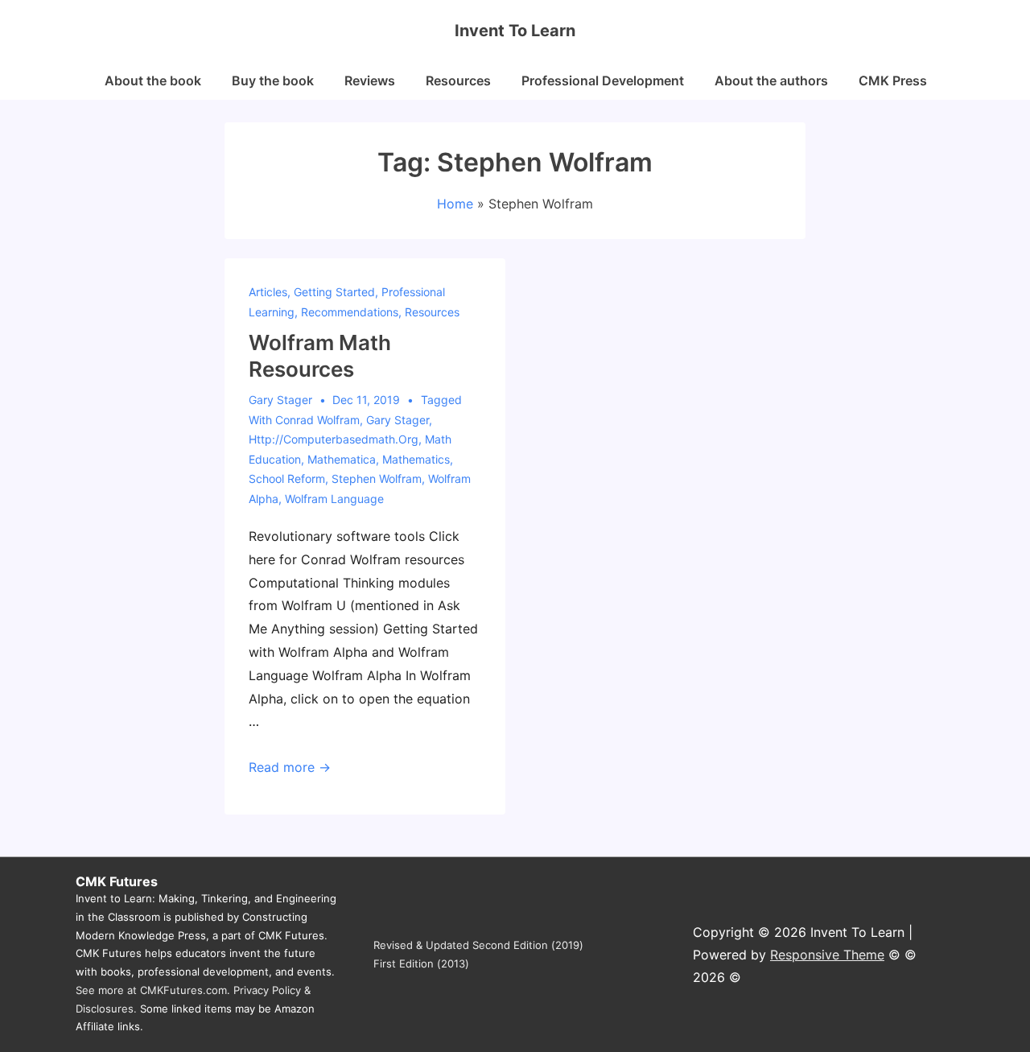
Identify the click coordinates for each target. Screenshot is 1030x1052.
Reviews (369, 80)
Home (455, 204)
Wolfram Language (334, 498)
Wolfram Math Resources (320, 356)
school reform (287, 478)
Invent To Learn (515, 30)
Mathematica (341, 459)
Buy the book (273, 80)
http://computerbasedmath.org (333, 439)
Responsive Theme (827, 955)
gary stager (397, 420)
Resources (458, 80)
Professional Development (602, 80)
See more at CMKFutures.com (151, 990)
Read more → (290, 767)
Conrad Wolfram (317, 420)
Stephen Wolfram (377, 478)
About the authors (771, 80)
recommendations (349, 312)
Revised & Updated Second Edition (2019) (478, 945)
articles (268, 292)
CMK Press (893, 80)
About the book (153, 80)
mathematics (416, 459)
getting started (334, 292)
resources (432, 312)
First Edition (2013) (421, 963)
